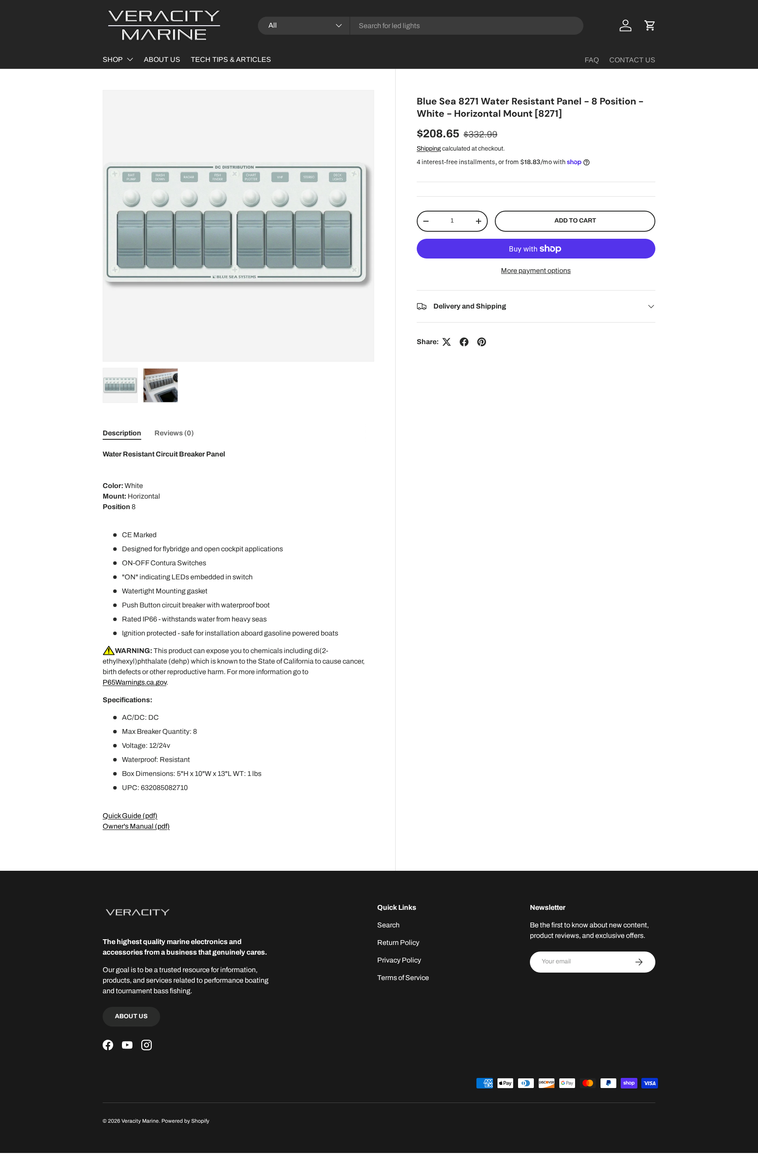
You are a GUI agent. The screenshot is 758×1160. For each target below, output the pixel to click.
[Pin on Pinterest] (481, 342)
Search (388, 925)
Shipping (429, 148)
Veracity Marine (140, 1121)
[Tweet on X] (446, 342)
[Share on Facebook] (464, 342)
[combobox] (420, 26)
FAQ (592, 60)
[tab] (122, 433)
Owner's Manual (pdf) (136, 826)
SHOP (113, 59)
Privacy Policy (399, 960)
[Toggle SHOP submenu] (130, 59)
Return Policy (398, 942)
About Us (131, 1016)
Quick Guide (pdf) (130, 815)
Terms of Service (403, 977)
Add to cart (575, 220)
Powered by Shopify (185, 1121)
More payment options (536, 270)
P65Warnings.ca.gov (134, 682)
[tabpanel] (238, 640)
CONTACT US (632, 60)
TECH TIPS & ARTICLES (231, 59)
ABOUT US (162, 59)
